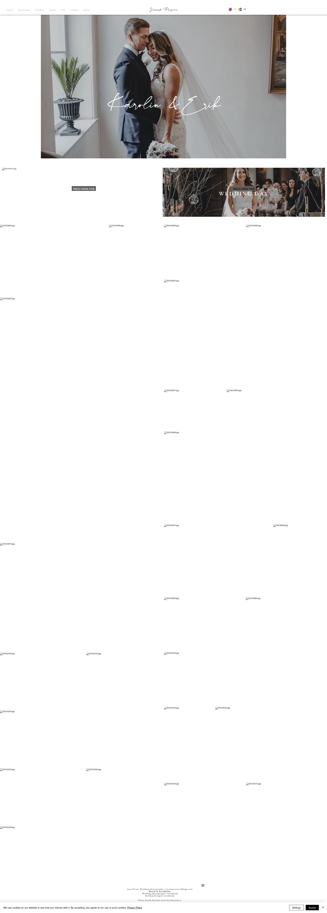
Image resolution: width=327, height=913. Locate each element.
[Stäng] (323, 907)
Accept (312, 907)
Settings (296, 907)
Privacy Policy (134, 907)
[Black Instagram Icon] (203, 885)
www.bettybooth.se (171, 900)
